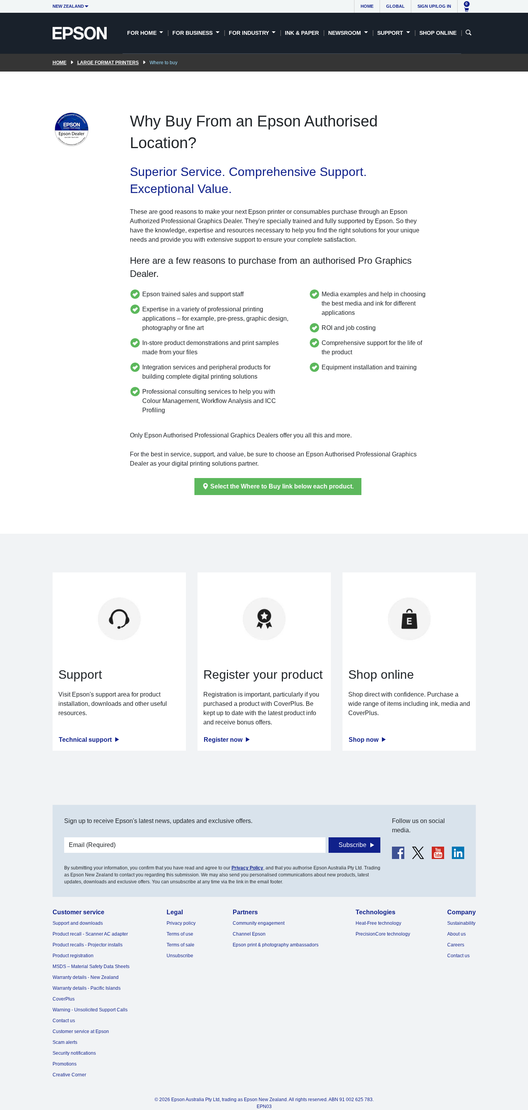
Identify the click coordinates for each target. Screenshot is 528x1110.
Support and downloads (78, 923)
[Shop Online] (409, 618)
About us (456, 934)
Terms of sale (180, 945)
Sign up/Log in (434, 6)
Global (395, 6)
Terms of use (180, 934)
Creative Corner (69, 1075)
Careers (455, 945)
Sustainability (461, 923)
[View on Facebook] (398, 853)
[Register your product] (264, 618)
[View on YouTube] (438, 853)
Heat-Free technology (378, 923)
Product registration (73, 955)
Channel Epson (249, 934)
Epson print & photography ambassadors (276, 945)
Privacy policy (181, 923)
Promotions (65, 1064)
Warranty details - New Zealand (86, 977)
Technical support (86, 739)
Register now (224, 739)
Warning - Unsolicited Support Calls (90, 1010)
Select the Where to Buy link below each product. (282, 486)
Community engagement (258, 923)
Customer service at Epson (81, 1031)
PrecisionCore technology (383, 934)
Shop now (364, 739)
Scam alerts (65, 1042)
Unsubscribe (180, 955)
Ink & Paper (302, 33)
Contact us (64, 1020)
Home (367, 6)
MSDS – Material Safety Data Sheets (91, 966)
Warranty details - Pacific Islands (87, 988)
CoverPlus (64, 999)
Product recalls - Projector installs (88, 945)
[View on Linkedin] (458, 853)
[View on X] (418, 853)
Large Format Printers (108, 62)
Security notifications (74, 1053)
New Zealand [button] (68, 6)
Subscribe (352, 845)
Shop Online (437, 33)
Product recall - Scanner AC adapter (90, 934)
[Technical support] (119, 618)
